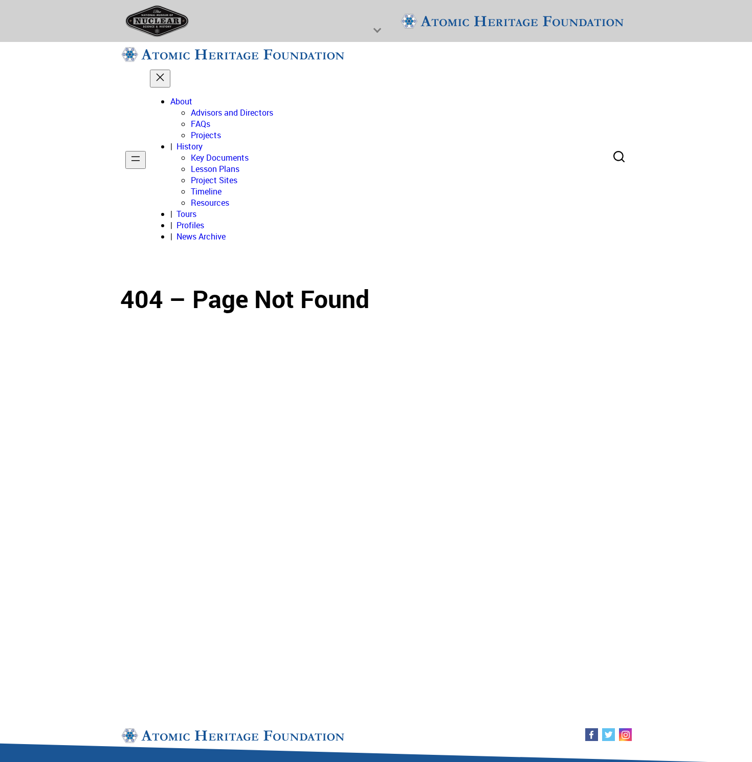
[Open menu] (135, 160)
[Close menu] (160, 79)
